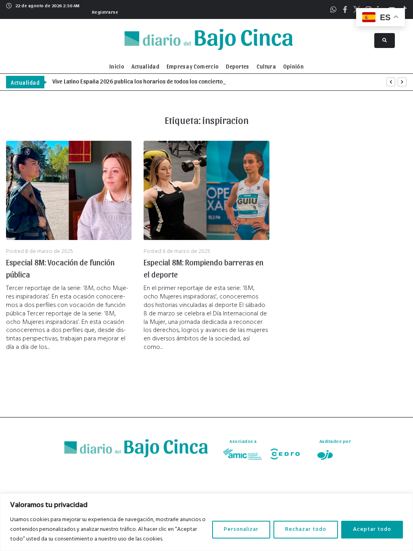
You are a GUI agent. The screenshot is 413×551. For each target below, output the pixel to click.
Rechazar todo (305, 529)
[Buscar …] (384, 40)
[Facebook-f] (345, 9)
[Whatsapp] (333, 9)
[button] (104, 10)
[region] (206, 522)
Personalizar (241, 529)
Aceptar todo (372, 529)
